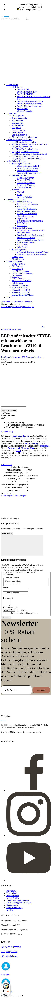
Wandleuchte (43, 446)
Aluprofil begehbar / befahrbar (24, 137)
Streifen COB (23, 89)
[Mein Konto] (21, 39)
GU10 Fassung (18, 264)
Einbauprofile (17, 123)
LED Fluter (22, 245)
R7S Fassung (17, 283)
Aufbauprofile (18, 116)
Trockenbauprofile (19, 118)
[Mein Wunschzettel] (21, 60)
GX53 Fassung (18, 278)
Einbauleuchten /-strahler (27, 204)
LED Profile (11, 113)
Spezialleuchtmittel (20, 288)
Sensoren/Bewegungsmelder (29, 173)
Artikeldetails (6, 464)
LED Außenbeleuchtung (22, 228)
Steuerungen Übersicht (21, 163)
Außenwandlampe (21, 436)
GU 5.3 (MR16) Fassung (22, 273)
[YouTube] (28, 880)
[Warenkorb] (21, 80)
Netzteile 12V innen (25, 178)
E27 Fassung (17, 268)
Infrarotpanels (17, 257)
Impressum (11, 891)
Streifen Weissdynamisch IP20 (30, 101)
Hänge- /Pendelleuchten (27, 214)
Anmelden (41, 690)
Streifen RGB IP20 (25, 94)
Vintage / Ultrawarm (20, 285)
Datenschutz (11, 893)
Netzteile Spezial (24, 187)
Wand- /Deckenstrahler (26, 211)
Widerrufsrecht (12, 895)
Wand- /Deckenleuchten (27, 209)
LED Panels (22, 225)
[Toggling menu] (2, 16)
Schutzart (25, 448)
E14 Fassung (17, 266)
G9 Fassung (17, 276)
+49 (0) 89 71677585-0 (11, 947)
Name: (6, 587)
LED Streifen (12, 84)
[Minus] (26, 376)
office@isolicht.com (9, 956)
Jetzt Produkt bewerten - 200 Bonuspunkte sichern (22, 357)
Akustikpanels (18, 259)
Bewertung (8, 598)
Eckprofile (16, 127)
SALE (9, 297)
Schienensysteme (19, 249)
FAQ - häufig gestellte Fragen (18, 903)
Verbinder (21, 192)
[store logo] (10, 16)
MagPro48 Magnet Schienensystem (32, 254)
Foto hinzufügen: (10, 607)
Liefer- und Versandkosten (17, 900)
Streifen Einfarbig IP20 (27, 92)
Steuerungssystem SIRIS (27, 168)
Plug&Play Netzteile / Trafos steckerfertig (29, 154)
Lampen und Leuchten (15, 199)
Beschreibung (7, 432)
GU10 (18, 450)
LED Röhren (22, 223)
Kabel (19, 194)
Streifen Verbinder (24, 111)
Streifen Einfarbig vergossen (29, 104)
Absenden (6, 617)
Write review (7, 533)
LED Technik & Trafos (16, 161)
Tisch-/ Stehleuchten (25, 216)
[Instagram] (28, 835)
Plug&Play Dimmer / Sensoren (25, 156)
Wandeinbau (22, 206)
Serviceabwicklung (14, 907)
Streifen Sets (22, 108)
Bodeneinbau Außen (25, 242)
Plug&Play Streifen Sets (22, 147)
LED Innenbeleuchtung (22, 202)
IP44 (32, 448)
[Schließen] (22, 545)
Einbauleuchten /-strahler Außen (30, 230)
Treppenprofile (18, 125)
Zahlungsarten (12, 905)
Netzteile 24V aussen (26, 185)
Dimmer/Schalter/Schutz (27, 170)
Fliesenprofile (17, 120)
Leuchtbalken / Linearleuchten (30, 221)
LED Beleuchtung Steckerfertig (19, 139)
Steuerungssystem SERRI (28, 166)
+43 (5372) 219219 (9, 951)
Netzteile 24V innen (25, 180)
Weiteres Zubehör (24, 197)
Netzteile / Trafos (19, 175)
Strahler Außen (23, 233)
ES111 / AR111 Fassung (22, 280)
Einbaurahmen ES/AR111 (23, 295)
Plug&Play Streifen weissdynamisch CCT (29, 144)
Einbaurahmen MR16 (21, 292)
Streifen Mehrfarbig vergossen (30, 106)
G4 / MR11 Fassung (20, 271)
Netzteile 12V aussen (26, 182)
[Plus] (26, 396)
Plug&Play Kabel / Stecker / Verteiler (27, 159)
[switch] (5, 994)
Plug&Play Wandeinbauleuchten (25, 151)
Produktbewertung (13, 581)
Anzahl (4, 364)
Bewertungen (13, 495)
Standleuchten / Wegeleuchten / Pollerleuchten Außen (30, 236)
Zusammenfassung (11, 593)
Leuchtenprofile (18, 130)
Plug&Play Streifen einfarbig (24, 142)
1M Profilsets (17, 132)
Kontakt (9, 910)
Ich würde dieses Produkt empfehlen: (22, 613)
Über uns (5, 975)
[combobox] (13, 18)
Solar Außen (22, 247)
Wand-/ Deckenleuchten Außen (30, 240)
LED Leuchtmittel (14, 261)
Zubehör (15, 190)
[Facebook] (28, 790)
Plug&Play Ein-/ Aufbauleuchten (25, 149)
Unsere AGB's (12, 898)
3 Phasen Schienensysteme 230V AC (32, 252)
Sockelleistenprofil (19, 135)
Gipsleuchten (22, 218)
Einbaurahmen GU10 (21, 290)
